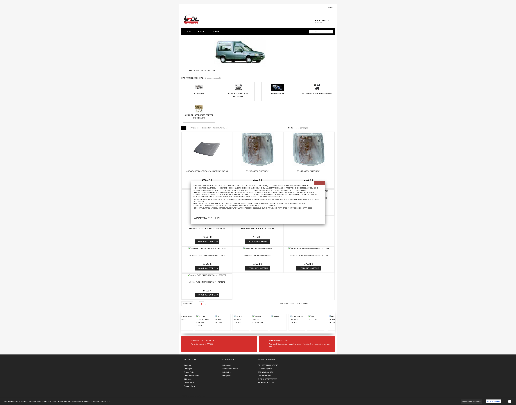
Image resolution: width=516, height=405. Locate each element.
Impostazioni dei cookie (471, 402)
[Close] (319, 183)
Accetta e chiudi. (207, 218)
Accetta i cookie (493, 401)
